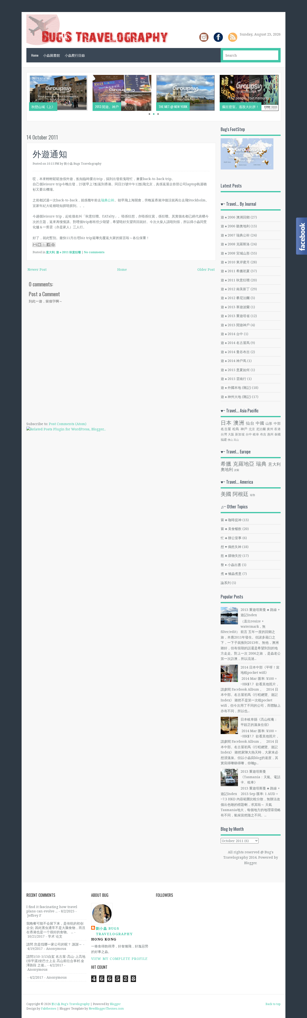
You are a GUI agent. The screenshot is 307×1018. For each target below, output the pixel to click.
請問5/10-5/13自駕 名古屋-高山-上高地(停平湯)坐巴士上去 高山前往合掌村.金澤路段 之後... (55, 960)
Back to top (273, 1004)
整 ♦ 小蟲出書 (231, 564)
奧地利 (227, 469)
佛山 (230, 439)
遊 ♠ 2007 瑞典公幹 (235, 235)
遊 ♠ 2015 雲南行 (233, 378)
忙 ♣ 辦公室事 (231, 538)
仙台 (250, 423)
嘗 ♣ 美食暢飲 (231, 528)
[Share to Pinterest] (53, 244)
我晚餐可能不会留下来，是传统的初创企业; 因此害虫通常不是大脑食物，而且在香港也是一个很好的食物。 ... (55, 927)
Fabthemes (48, 1008)
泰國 (277, 434)
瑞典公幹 (107, 200)
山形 (269, 423)
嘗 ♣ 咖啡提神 (231, 520)
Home (34, 55)
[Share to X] (43, 244)
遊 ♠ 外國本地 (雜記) (236, 387)
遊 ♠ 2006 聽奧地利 (235, 226)
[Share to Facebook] (48, 244)
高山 (236, 439)
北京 (252, 429)
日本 (226, 422)
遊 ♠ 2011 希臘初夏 (235, 271)
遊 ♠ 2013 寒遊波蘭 (235, 307)
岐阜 (256, 434)
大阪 (231, 434)
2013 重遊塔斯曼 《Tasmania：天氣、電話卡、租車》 (260, 776)
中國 (260, 423)
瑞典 (261, 463)
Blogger (250, 863)
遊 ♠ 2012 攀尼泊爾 (235, 297)
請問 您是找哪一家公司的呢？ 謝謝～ (54, 944)
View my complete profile (119, 958)
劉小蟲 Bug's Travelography (71, 1004)
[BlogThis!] (39, 244)
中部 (277, 423)
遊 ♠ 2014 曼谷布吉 (235, 351)
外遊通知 (50, 153)
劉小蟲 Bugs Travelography (114, 931)
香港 (277, 429)
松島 (235, 429)
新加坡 (240, 434)
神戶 (244, 429)
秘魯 (252, 495)
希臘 (226, 463)
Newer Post (37, 269)
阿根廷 (240, 494)
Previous (21, 96)
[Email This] (34, 244)
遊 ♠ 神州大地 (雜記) (236, 396)
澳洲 (238, 422)
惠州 (270, 434)
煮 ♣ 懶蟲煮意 (231, 573)
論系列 (226, 582)
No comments (94, 252)
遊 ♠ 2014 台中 (232, 333)
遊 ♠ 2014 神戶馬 (233, 360)
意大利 (50, 252)
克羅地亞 (243, 463)
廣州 (270, 429)
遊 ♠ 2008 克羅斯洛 (235, 244)
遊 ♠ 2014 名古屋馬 (235, 342)
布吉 (263, 434)
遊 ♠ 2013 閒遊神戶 (235, 325)
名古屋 (226, 429)
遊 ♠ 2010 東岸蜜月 (235, 262)
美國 (226, 494)
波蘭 (236, 470)
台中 (249, 434)
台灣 (224, 434)
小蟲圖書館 (51, 55)
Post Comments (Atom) (67, 424)
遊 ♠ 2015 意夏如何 (235, 369)
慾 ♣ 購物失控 (231, 555)
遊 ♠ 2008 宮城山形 (235, 253)
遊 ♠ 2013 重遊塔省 (235, 315)
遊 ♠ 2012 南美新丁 (235, 289)
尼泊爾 (261, 429)
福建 (224, 440)
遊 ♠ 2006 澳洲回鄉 (235, 217)
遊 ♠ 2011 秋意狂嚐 (68, 252)
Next (285, 96)
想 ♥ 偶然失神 (231, 546)
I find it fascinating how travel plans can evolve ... (51, 908)
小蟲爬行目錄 (75, 55)
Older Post (206, 269)
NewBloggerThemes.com (106, 1008)
